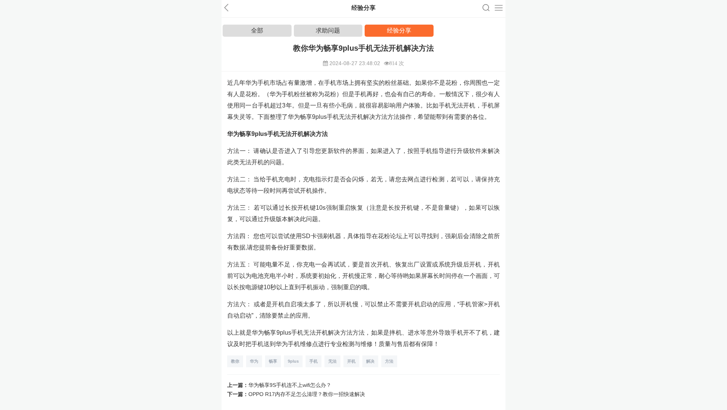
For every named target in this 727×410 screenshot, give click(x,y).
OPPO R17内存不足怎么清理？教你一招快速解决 (306, 394)
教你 (235, 361)
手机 (313, 361)
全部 (257, 30)
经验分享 (399, 30)
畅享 (273, 361)
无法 (332, 361)
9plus (293, 361)
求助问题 (328, 30)
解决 (370, 361)
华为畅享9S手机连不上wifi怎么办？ (289, 385)
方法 (389, 361)
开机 (351, 361)
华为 (254, 361)
